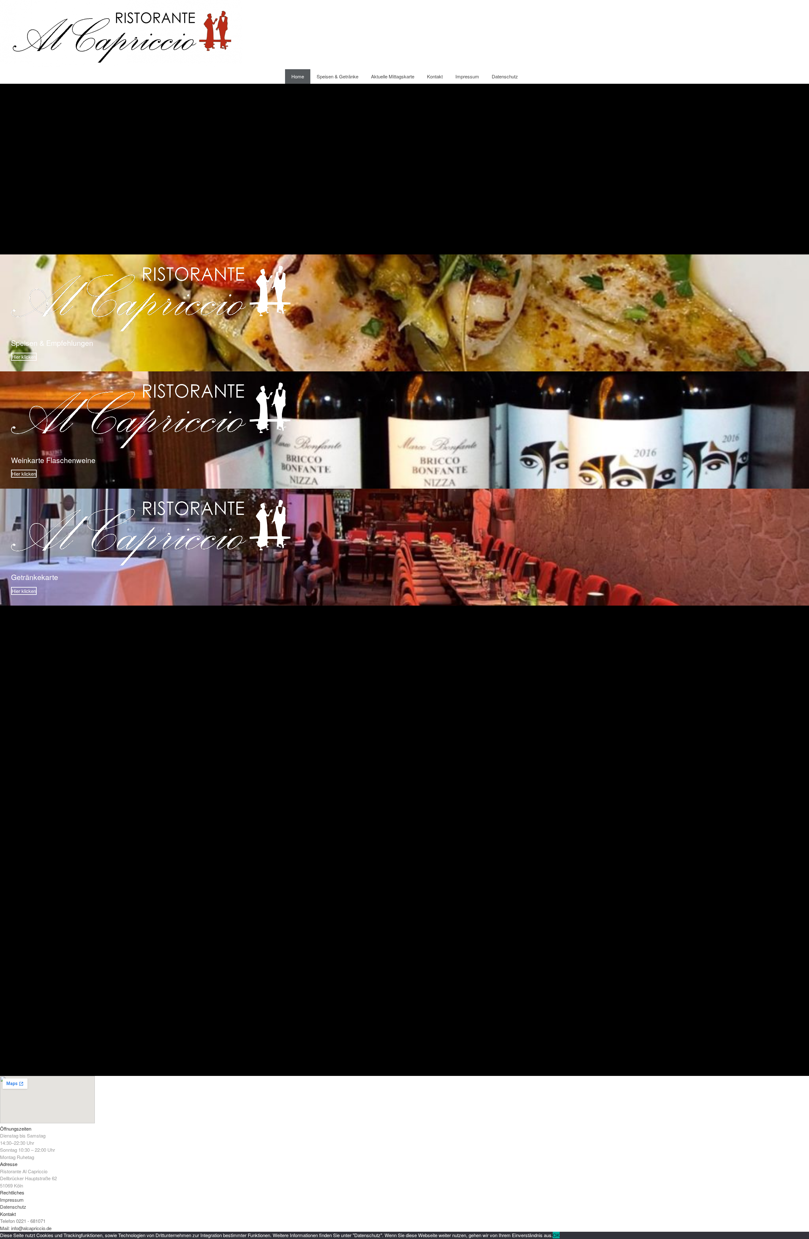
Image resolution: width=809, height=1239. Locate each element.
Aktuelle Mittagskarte (392, 76)
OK (556, 1235)
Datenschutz (505, 76)
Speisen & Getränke (337, 76)
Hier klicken (24, 356)
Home (297, 76)
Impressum (467, 76)
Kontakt (435, 76)
